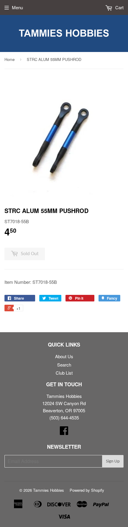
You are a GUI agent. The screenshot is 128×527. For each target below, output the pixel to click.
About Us (64, 356)
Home (9, 59)
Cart (119, 7)
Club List (64, 373)
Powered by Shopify (87, 490)
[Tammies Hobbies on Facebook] (64, 432)
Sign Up (113, 461)
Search (64, 364)
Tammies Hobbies (48, 490)
